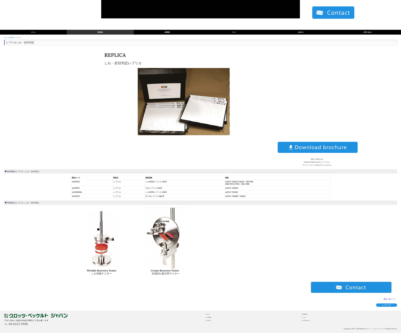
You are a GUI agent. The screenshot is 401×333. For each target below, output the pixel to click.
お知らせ (300, 32)
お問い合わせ (368, 32)
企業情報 (167, 32)
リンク (234, 32)
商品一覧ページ (389, 299)
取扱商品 (100, 32)
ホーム (33, 32)
